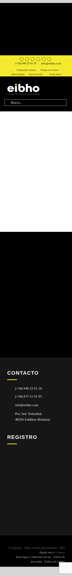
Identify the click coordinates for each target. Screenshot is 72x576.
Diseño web (46, 552)
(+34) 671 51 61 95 (28, 396)
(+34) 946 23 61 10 (25, 63)
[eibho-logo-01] (23, 83)
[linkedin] (44, 59)
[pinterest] (49, 59)
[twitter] (27, 59)
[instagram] (33, 59)
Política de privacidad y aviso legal (28, 496)
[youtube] (38, 59)
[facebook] (21, 59)
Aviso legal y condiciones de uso (33, 557)
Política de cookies (54, 561)
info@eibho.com (51, 63)
